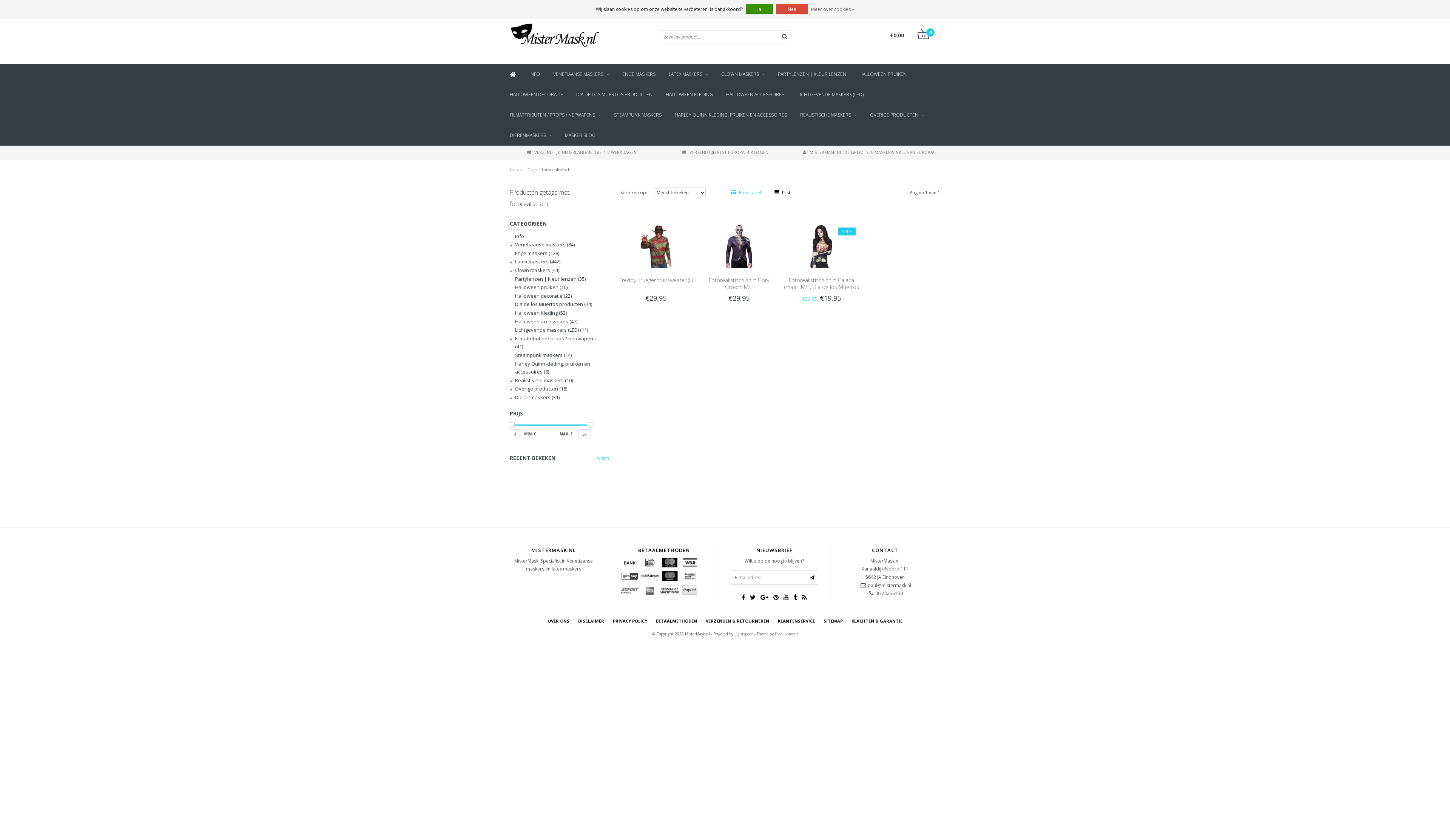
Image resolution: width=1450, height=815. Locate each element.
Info (534, 74)
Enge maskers (639, 74)
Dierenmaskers (528, 135)
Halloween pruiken (883, 74)
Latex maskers (685, 74)
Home (516, 169)
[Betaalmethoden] (629, 562)
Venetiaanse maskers (578, 74)
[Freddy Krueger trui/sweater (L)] (655, 245)
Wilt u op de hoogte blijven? (774, 561)
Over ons (558, 621)
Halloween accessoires (755, 94)
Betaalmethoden (676, 621)
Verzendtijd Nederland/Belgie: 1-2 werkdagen (585, 152)
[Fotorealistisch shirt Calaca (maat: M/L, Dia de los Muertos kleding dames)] (821, 245)
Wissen (603, 458)
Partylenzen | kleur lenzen (812, 74)
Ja (759, 9)
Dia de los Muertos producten (614, 94)
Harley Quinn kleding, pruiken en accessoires (731, 115)
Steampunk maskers (638, 115)
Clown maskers (740, 74)
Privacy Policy (630, 621)
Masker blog (580, 135)
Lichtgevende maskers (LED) (831, 94)
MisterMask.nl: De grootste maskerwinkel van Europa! (872, 152)
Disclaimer (591, 621)
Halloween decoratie (536, 94)
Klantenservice (796, 621)
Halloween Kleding (689, 94)
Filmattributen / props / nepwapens (552, 115)
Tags (532, 169)
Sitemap (833, 621)
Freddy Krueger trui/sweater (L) (656, 280)
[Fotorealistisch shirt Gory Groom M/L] (739, 245)
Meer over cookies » (832, 9)
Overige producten (894, 115)
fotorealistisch (556, 169)
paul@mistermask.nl (889, 585)
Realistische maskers (825, 115)
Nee (792, 9)
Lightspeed (743, 634)
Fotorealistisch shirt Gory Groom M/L (739, 284)
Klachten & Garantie (876, 621)
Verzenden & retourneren (737, 621)
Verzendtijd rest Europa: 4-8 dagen (729, 152)
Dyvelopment (786, 634)
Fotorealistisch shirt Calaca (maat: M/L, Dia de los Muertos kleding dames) (821, 287)
